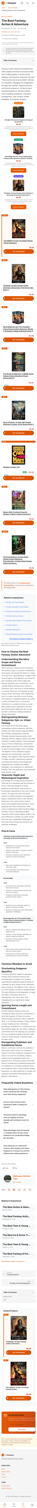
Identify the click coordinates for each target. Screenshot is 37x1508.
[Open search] (27, 3)
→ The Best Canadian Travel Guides (16, 607)
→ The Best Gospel (10, 625)
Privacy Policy (6, 1485)
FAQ (4, 1300)
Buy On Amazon (19, 251)
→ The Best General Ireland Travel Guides (18, 634)
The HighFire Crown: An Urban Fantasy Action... (17, 1388)
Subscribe (22, 1429)
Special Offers (6, 1471)
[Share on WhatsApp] (19, 1190)
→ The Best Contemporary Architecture (17, 611)
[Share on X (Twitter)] (9, 1190)
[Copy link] (30, 1190)
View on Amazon (18, 134)
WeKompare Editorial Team (11, 32)
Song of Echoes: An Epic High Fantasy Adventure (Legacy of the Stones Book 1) (18, 423)
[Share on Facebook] (14, 1190)
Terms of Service (7, 1488)
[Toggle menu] (33, 3)
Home (3, 1469)
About (3, 1474)
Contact (4, 1477)
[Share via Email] (25, 1190)
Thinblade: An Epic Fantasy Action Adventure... (16, 1343)
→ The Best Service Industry (13, 616)
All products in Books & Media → (21, 639)
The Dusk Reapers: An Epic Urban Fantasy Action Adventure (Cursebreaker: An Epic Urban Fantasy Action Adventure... (17, 560)
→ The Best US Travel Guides (14, 602)
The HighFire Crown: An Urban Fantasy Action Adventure (18, 242)
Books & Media (7, 16)
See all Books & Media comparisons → (13, 1261)
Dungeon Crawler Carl (11, 467)
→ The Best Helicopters (12, 630)
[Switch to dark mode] (22, 3)
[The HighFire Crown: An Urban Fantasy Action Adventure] (18, 1373)
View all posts (17, 1182)
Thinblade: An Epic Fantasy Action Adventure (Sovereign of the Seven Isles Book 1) (18, 288)
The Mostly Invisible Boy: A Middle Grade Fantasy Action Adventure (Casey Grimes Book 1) (18, 376)
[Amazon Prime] (18, 385)
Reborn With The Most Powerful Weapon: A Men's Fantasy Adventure (17, 513)
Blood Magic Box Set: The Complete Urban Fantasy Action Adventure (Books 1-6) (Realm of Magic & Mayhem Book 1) (18, 329)
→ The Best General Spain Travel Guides (18, 620)
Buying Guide (7, 1296)
